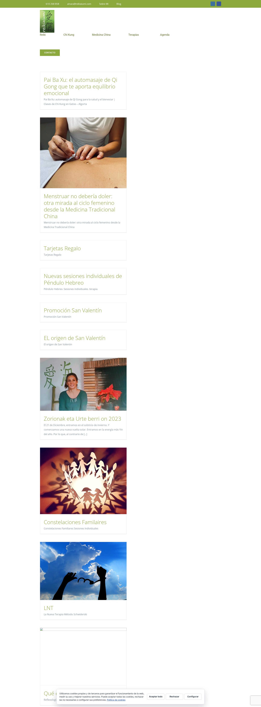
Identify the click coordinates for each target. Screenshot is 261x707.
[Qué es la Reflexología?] (83, 657)
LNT (48, 608)
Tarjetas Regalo (62, 248)
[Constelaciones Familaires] (83, 481)
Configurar (193, 696)
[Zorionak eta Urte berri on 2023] (83, 384)
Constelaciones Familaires (75, 522)
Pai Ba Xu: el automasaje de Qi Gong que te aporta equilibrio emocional (80, 86)
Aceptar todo (156, 696)
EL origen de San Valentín (74, 338)
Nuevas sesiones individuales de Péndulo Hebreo (83, 279)
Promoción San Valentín (73, 310)
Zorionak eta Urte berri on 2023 (82, 418)
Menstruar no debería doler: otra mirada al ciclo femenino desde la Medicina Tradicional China (79, 206)
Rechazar (174, 696)
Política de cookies (116, 700)
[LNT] (83, 571)
